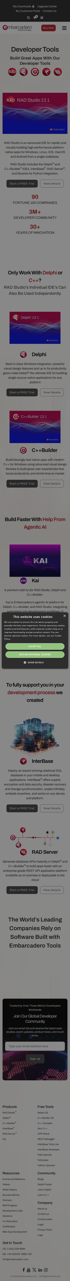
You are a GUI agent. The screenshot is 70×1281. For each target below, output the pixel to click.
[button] (35, 662)
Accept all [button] (35, 646)
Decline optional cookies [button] (35, 654)
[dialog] (35, 640)
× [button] (64, 616)
